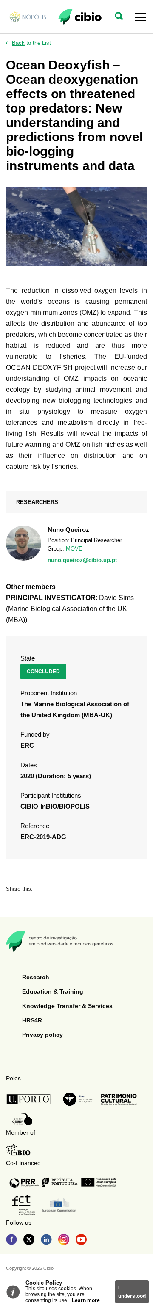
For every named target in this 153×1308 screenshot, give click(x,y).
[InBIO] (18, 1150)
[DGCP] (119, 1099)
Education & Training (52, 991)
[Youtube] (81, 1240)
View (76, 545)
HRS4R (32, 1020)
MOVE (74, 548)
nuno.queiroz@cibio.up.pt (82, 560)
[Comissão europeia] (59, 1205)
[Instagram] (63, 1240)
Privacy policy (42, 1034)
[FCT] (23, 1205)
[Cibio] (80, 17)
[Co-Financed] (63, 1182)
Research (35, 977)
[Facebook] (11, 1240)
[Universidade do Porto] (31, 1099)
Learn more (86, 1300)
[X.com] (28, 1240)
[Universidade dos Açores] (78, 1099)
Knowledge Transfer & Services (67, 1005)
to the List (31, 43)
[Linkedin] (46, 1240)
